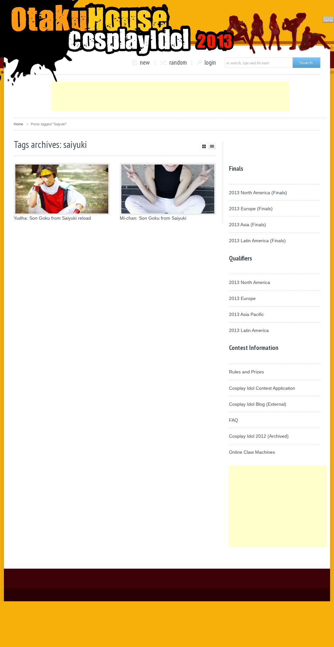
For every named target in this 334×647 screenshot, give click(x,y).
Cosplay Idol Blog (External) (257, 404)
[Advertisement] (170, 96)
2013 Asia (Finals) (247, 224)
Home (18, 124)
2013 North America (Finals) (258, 192)
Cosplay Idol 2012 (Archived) (259, 436)
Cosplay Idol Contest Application (262, 388)
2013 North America (249, 282)
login (210, 62)
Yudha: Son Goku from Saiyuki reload (52, 218)
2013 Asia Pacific (246, 314)
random (178, 62)
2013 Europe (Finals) (251, 208)
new (145, 62)
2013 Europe (242, 298)
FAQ (233, 420)
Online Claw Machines (252, 452)
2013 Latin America (249, 330)
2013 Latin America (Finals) (257, 240)
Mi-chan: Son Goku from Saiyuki (153, 218)
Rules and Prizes (246, 371)
